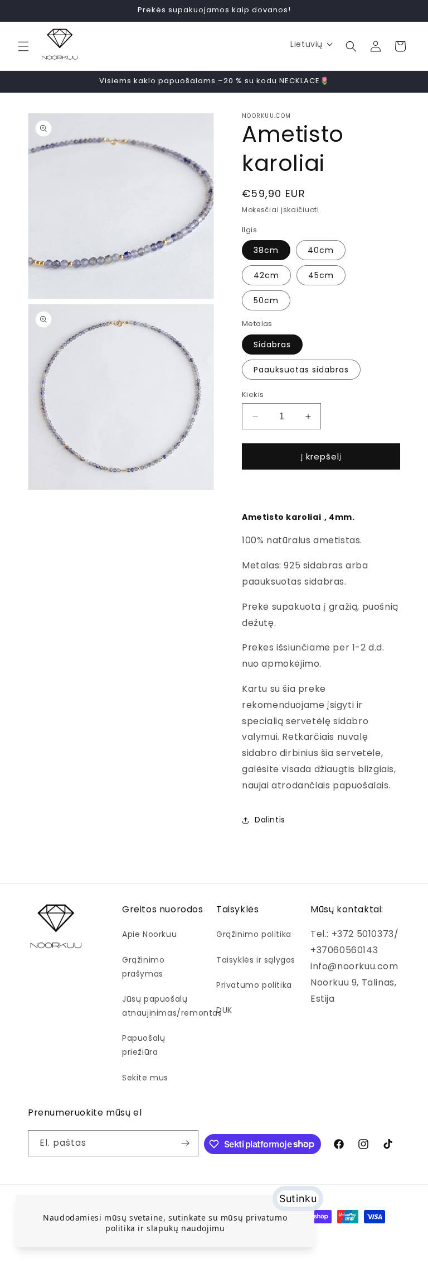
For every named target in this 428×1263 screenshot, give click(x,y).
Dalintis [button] (270, 819)
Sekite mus (145, 1077)
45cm (321, 275)
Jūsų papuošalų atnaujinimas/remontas (172, 1005)
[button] (23, 46)
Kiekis (253, 394)
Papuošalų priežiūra (143, 1045)
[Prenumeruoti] (185, 1143)
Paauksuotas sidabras (301, 369)
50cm (266, 300)
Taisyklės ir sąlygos (255, 959)
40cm (321, 250)
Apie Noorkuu (149, 934)
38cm (266, 250)
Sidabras (272, 344)
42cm (266, 275)
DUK (224, 1010)
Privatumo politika (254, 985)
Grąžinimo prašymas (143, 966)
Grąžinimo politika (253, 934)
